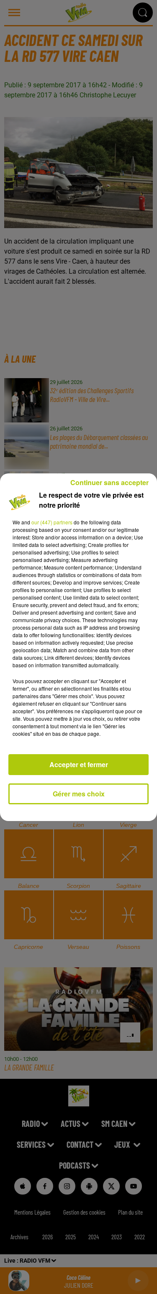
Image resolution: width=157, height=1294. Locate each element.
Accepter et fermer (78, 764)
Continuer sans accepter (109, 482)
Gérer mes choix (79, 793)
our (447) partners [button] (51, 522)
